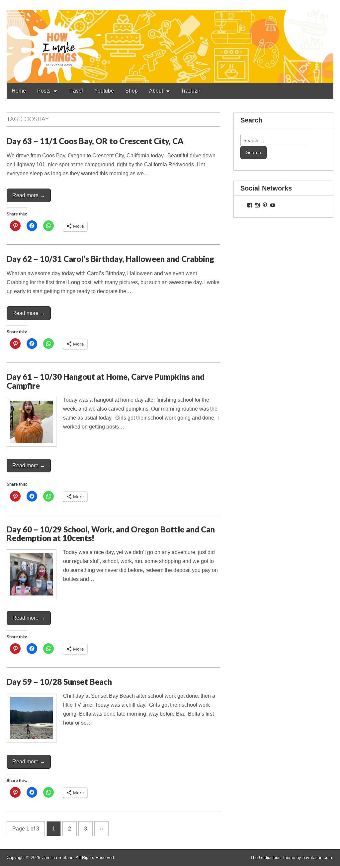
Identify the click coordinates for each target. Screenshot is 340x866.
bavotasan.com (317, 857)
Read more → (28, 195)
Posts (43, 91)
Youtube (104, 91)
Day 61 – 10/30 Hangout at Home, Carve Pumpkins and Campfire (106, 381)
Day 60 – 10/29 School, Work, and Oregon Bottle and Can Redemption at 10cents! (111, 533)
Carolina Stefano (57, 857)
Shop (131, 91)
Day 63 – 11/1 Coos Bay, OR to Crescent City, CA (95, 141)
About (156, 91)
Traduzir (190, 91)
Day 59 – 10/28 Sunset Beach (59, 681)
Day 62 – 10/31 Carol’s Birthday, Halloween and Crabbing (110, 259)
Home (19, 91)
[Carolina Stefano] (170, 41)
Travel (75, 91)
